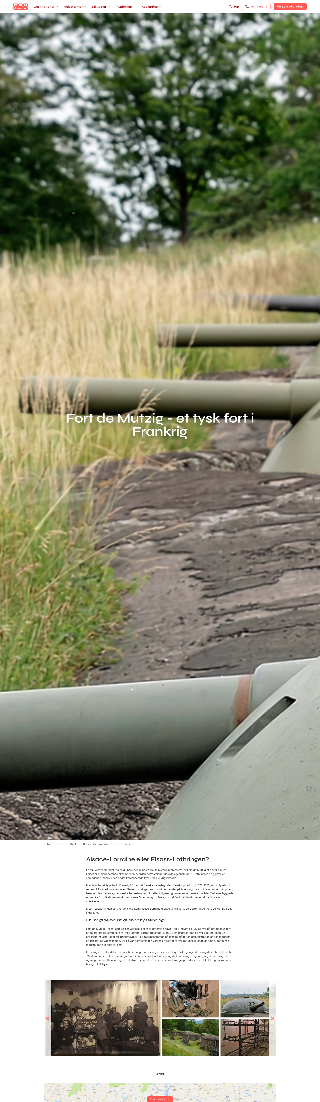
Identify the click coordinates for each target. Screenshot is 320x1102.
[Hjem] (20, 7)
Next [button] (272, 1018)
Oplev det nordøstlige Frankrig (106, 844)
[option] (102, 1018)
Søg (236, 6)
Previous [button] (47, 1018)
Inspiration (55, 844)
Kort (73, 844)
